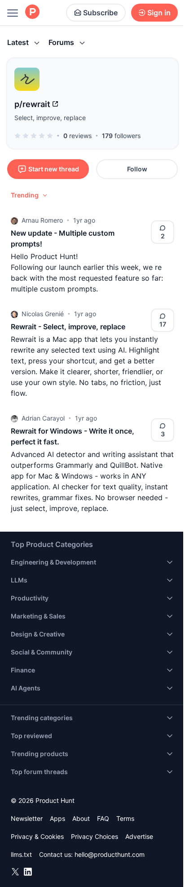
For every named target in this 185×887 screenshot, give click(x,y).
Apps (57, 818)
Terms (125, 818)
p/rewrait (32, 104)
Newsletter (27, 818)
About (81, 818)
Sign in (159, 12)
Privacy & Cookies (37, 836)
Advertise (139, 836)
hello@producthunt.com (110, 854)
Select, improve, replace (50, 117)
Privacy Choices (94, 836)
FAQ (103, 818)
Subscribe (100, 12)
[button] (29, 195)
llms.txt (21, 854)
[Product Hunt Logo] (32, 12)
